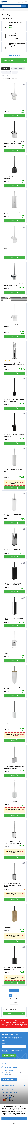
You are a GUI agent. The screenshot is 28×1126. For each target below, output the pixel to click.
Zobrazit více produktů (14, 55)
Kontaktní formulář (9, 1079)
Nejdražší (21, 68)
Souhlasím (15, 1118)
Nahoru (15, 1002)
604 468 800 (19, 1026)
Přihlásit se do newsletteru (9, 1055)
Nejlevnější (14, 68)
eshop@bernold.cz (10, 1067)
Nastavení (14, 1123)
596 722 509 (18, 1024)
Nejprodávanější (6, 72)
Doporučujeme (5, 68)
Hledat (23, 6)
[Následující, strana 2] (14, 995)
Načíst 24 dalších (14, 990)
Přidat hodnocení (8, 1013)
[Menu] (26, 2)
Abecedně (14, 72)
